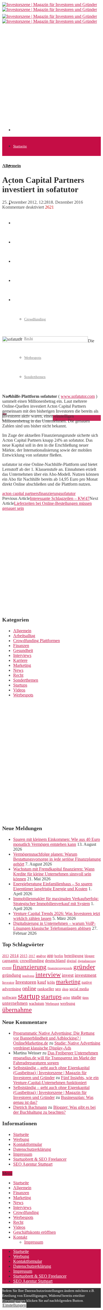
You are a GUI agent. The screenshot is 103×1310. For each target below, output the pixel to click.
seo (58, 989)
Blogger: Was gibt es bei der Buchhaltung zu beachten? (54, 1110)
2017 (32, 956)
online (29, 988)
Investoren (25, 982)
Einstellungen (14, 1305)
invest (68, 975)
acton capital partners (20, 493)
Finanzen (20, 223)
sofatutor (68, 493)
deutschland (55, 960)
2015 (23, 956)
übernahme (17, 1009)
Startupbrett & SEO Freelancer (39, 1159)
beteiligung (73, 955)
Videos (19, 690)
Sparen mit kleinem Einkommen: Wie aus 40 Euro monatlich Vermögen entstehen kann (56, 842)
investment (85, 975)
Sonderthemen (25, 680)
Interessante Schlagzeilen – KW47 (60, 498)
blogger (89, 956)
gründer (84, 966)
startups (51, 996)
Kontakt (20, 1237)
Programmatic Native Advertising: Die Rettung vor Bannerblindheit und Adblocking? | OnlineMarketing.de (53, 1038)
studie (76, 997)
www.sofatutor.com (78, 396)
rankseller (45, 988)
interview (48, 974)
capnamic (10, 960)
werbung (67, 1003)
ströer (66, 998)
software (9, 997)
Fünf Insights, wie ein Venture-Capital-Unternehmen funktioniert (56, 1080)
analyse (41, 956)
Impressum (22, 1154)
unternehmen (15, 1003)
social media (79, 989)
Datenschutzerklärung (32, 1149)
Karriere (20, 660)
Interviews (22, 655)
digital (72, 961)
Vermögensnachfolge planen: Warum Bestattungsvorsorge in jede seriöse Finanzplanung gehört (57, 859)
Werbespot (52, 1004)
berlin (58, 956)
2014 (14, 955)
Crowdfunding (26, 1212)
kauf (41, 982)
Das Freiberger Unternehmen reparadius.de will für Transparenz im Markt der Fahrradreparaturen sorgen (55, 1058)
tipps (85, 998)
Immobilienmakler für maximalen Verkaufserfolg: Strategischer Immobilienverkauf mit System (56, 901)
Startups (20, 685)
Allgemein (21, 165)
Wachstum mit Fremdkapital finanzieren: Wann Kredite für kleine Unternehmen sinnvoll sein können (53, 874)
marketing (68, 981)
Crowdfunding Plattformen (36, 640)
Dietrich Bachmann (30, 1107)
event (7, 967)
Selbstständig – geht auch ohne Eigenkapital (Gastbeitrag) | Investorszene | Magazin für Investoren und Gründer (51, 1072)
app (50, 955)
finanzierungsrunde (60, 968)
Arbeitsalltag (24, 635)
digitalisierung (87, 960)
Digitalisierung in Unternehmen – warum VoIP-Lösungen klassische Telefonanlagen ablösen (54, 926)
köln (51, 982)
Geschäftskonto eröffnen (34, 1232)
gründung (11, 975)
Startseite (20, 146)
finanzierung (49, 493)
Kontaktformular (27, 1144)
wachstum (36, 1003)
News (18, 670)
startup (29, 996)
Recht (18, 675)
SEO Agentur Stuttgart (32, 1164)
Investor (8, 982)
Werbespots (23, 695)
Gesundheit (23, 650)
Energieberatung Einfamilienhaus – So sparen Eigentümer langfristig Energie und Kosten (52, 886)
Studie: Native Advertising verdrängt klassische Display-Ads (56, 1045)
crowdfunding (32, 960)
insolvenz (28, 975)
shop (65, 989)
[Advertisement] (51, 79)
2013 (5, 956)
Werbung (21, 1139)
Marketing (22, 665)
